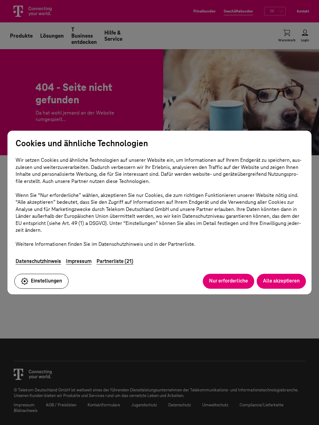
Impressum (79, 261)
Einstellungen (46, 281)
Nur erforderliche (228, 281)
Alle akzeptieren (281, 281)
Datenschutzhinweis (38, 261)
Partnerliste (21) (115, 261)
